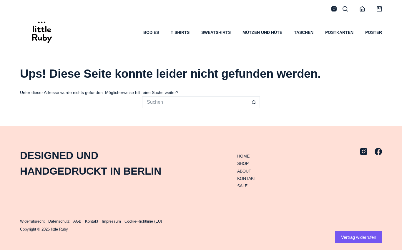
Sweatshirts (216, 32)
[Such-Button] (254, 102)
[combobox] (195, 102)
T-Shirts (180, 32)
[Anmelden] (362, 8)
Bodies (151, 32)
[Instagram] (334, 8)
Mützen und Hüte (262, 32)
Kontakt (91, 221)
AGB (77, 221)
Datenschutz (59, 221)
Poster (373, 32)
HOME (243, 156)
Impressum (111, 221)
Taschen (303, 32)
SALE (242, 185)
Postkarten (339, 32)
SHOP (243, 163)
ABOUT (244, 171)
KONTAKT (246, 178)
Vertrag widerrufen (358, 237)
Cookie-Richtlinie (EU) (143, 221)
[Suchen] (345, 8)
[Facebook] (378, 151)
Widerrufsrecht (32, 221)
